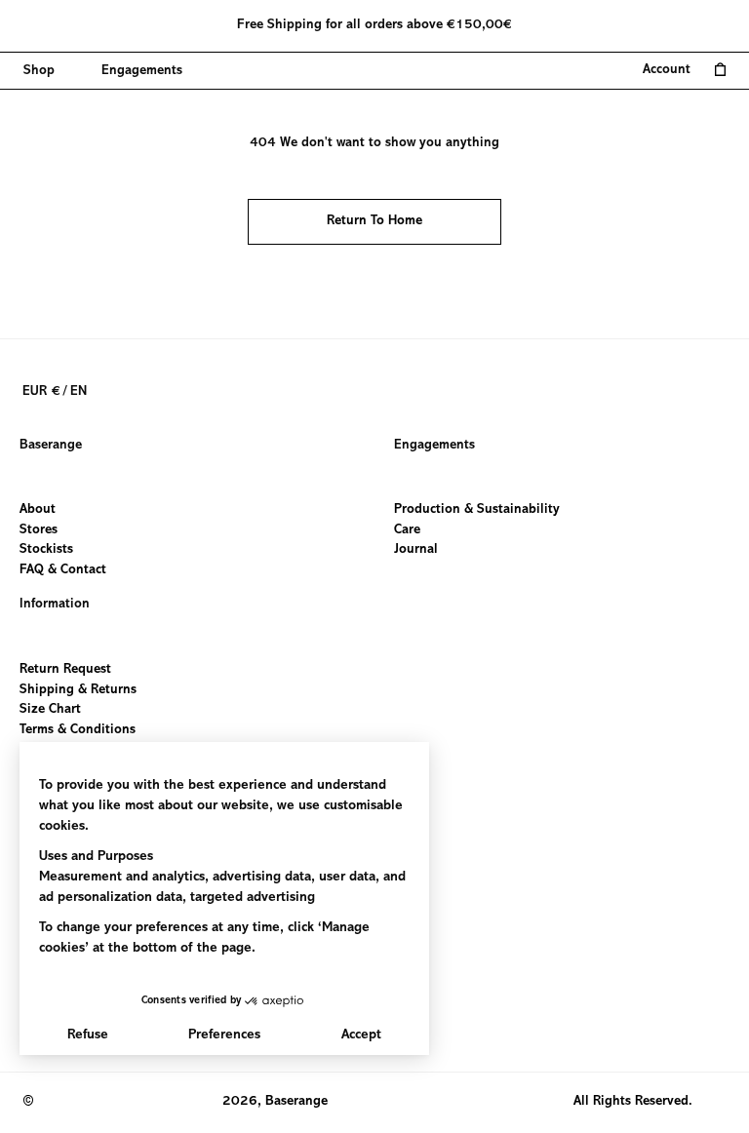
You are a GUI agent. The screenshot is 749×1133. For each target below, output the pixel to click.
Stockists (46, 551)
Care (407, 530)
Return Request (65, 670)
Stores (39, 530)
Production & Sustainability (477, 510)
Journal (416, 551)
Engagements (434, 445)
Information (55, 604)
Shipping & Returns (78, 689)
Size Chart (50, 710)
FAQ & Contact (63, 570)
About (38, 510)
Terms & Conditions (78, 729)
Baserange (51, 445)
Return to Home (374, 221)
